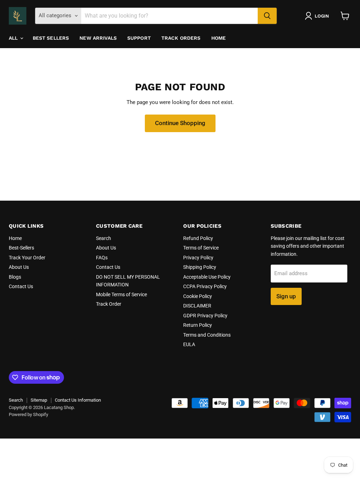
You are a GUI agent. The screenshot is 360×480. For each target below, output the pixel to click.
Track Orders (181, 38)
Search (103, 238)
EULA (189, 344)
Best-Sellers (21, 248)
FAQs (102, 257)
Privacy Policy (198, 257)
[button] (318, 16)
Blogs (15, 277)
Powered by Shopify (28, 414)
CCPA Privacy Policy (205, 286)
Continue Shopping (180, 123)
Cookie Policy (197, 296)
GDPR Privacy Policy (205, 315)
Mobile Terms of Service (121, 294)
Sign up (286, 296)
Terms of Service (201, 248)
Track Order (108, 304)
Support (139, 38)
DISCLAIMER (197, 306)
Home (218, 38)
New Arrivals (98, 38)
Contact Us (21, 286)
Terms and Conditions (207, 335)
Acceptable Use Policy (207, 277)
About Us (19, 267)
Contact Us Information (78, 400)
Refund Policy (198, 238)
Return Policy (197, 325)
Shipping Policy (199, 267)
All (14, 38)
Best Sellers (51, 38)
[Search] (267, 16)
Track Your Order (27, 257)
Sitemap (39, 400)
